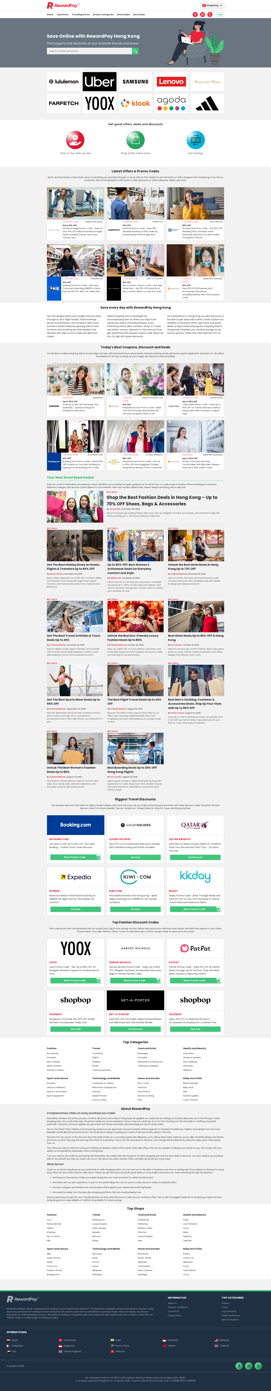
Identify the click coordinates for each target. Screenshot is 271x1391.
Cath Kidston (144, 1266)
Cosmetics (188, 1053)
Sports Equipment (55, 1095)
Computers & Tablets (103, 1083)
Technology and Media (106, 1078)
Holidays (96, 1061)
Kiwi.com (96, 1236)
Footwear (51, 1057)
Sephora (187, 1236)
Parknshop (143, 1223)
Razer (95, 1258)
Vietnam (120, 1351)
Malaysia (224, 1340)
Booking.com (98, 1219)
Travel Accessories (101, 1070)
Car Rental (97, 1053)
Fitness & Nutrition (192, 1057)
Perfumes (188, 1065)
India (118, 1340)
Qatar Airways (99, 1228)
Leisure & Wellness (56, 1087)
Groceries (142, 1057)
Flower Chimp (144, 1258)
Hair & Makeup (190, 1061)
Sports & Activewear (57, 1091)
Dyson (95, 1266)
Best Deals (139, 14)
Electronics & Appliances (104, 1087)
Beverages (143, 1053)
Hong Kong (212, 5)
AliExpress (97, 1270)
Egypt (15, 1340)
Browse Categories (103, 14)
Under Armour (54, 1258)
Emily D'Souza (56, 574)
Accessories (53, 1053)
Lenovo (95, 1262)
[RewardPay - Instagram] (202, 14)
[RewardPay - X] (209, 14)
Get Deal (135, 857)
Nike (49, 1253)
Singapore (69, 1345)
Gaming (96, 1091)
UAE (14, 1351)
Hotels (95, 1065)
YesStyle (187, 1240)
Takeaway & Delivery (148, 1065)
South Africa (122, 1345)
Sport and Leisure (57, 1078)
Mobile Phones (99, 1095)
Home (50, 14)
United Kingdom (72, 1351)
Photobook (143, 1253)
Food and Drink (147, 1048)
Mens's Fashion (54, 1065)
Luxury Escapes (99, 1223)
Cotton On (52, 1266)
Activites (51, 1083)
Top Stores (62, 14)
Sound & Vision (99, 1099)
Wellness (187, 1070)
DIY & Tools (143, 1083)
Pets (140, 1099)
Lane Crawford (145, 1270)
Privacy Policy (174, 1315)
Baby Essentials (190, 1083)
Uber (140, 1240)
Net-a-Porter (53, 1236)
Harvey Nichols (54, 1223)
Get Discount (195, 857)
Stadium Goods (54, 1270)
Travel (96, 1048)
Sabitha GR (115, 578)
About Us (172, 1303)
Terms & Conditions (178, 1307)
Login (220, 14)
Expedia (96, 1232)
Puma (186, 1266)
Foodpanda (143, 1219)
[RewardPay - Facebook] (195, 14)
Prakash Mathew (179, 574)
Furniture (142, 1087)
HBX (49, 1240)
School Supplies (190, 1095)
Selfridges (97, 1274)
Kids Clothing (53, 1061)
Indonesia (172, 1340)
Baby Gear (188, 1087)
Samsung (97, 1253)
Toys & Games (190, 1099)
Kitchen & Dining (146, 1095)
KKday (95, 1240)
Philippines (17, 1345)
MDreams (188, 1262)
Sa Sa (186, 1228)
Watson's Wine (145, 1228)
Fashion (52, 1048)
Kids (185, 1091)
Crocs (186, 1274)
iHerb (185, 1232)
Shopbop (51, 1232)
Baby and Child (192, 1078)
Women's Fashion (55, 1070)
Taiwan (171, 1345)
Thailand (224, 1345)
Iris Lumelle (115, 509)
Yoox (49, 1219)
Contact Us (173, 1311)
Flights (95, 1057)
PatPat (50, 1228)
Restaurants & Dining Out (150, 1061)
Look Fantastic (190, 1223)
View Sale (76, 1029)
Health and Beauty (194, 1048)
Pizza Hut (142, 1232)
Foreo (186, 1219)
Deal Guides (123, 14)
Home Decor (144, 1091)
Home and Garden (149, 1078)
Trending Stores (80, 14)
